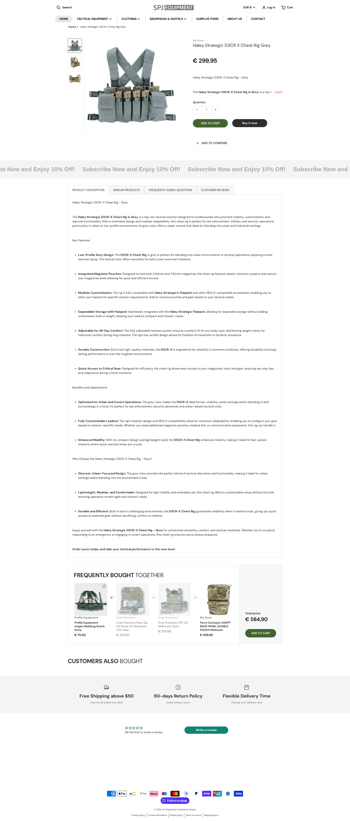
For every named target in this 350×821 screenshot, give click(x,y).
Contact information (157, 815)
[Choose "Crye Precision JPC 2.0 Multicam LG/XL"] (188, 586)
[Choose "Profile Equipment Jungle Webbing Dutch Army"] (104, 586)
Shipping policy (211, 815)
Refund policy (176, 815)
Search (102, 771)
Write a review (206, 730)
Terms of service (193, 815)
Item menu (199, 771)
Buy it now (249, 123)
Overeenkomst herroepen (102, 775)
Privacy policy (138, 815)
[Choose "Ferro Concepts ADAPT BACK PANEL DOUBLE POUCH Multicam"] (230, 586)
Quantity (199, 102)
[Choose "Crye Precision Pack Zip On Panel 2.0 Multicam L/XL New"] (146, 586)
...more (278, 92)
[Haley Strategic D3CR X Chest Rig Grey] (75, 46)
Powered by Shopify (186, 809)
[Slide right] (176, 86)
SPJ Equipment (169, 809)
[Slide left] (86, 86)
